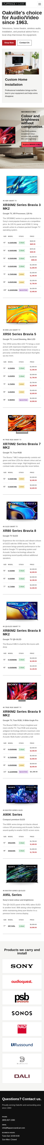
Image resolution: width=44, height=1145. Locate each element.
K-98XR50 (11, 400)
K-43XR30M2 (12, 243)
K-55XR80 (11, 571)
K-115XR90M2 (12, 772)
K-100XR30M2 (13, 290)
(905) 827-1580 (8, 1120)
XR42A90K (11, 843)
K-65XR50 (11, 376)
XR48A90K (11, 851)
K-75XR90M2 (12, 757)
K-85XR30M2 (12, 282)
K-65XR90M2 (12, 749)
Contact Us (24, 43)
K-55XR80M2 (12, 660)
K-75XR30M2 (12, 274)
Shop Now (9, 43)
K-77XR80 (11, 586)
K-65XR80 (11, 578)
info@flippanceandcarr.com (13, 1128)
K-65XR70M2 (12, 487)
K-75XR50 (11, 384)
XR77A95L (11, 926)
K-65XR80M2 (12, 667)
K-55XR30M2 (12, 258)
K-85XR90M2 (12, 765)
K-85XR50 (11, 392)
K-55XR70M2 (12, 479)
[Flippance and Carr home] (14, 3)
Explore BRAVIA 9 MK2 (32, 144)
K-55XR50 (11, 368)
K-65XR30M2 (12, 266)
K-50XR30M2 (12, 250)
